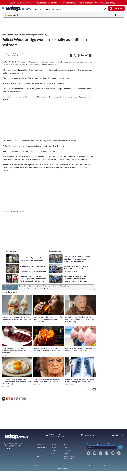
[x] (100, 453)
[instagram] (94, 453)
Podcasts (67, 447)
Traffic (45, 9)
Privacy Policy (18, 465)
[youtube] (112, 453)
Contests (53, 444)
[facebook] (88, 453)
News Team (40, 451)
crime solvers (23, 289)
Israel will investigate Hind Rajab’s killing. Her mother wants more (32, 259)
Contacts (53, 447)
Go (120, 447)
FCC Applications (90, 465)
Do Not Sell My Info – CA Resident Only (107, 465)
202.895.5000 (118, 435)
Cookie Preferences (62, 468)
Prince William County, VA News (48, 286)
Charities (53, 454)
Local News (32, 286)
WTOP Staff (9, 54)
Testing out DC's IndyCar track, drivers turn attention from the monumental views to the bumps (76, 278)
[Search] (105, 9)
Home (4, 35)
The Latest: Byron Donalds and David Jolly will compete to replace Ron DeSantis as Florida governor (33, 278)
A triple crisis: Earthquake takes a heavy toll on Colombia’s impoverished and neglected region (33, 269)
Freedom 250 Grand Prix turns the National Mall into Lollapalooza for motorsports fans (76, 269)
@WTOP (12, 211)
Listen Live (12, 15)
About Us (39, 444)
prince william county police (38, 289)
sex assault (52, 289)
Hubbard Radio (47, 465)
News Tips (54, 451)
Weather (55, 9)
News (37, 9)
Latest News (23, 286)
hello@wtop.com (89, 435)
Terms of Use (28, 465)
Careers (39, 454)
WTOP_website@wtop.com (21, 53)
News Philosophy (42, 447)
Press (65, 444)
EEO (64, 465)
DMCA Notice (57, 465)
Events (52, 457)
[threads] (119, 453)
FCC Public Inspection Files (76, 465)
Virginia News (64, 286)
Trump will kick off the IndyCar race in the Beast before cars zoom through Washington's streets (77, 259)
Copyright (37, 465)
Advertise (40, 457)
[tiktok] (106, 453)
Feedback (9, 465)
